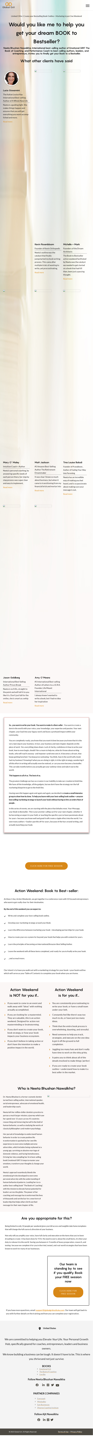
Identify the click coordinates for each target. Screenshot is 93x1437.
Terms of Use (63, 1432)
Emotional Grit (45, 1369)
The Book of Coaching (47, 1372)
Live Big (42, 1374)
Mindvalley (41, 1402)
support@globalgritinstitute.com (50, 1310)
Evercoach (41, 1399)
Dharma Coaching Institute (47, 1408)
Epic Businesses (43, 1405)
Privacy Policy (76, 1432)
